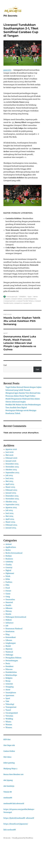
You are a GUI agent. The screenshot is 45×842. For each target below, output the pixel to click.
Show (8, 690)
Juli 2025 (9, 475)
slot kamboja (8, 786)
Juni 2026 (10, 452)
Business (9, 559)
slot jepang (8, 780)
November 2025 (12, 467)
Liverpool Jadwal (16, 299)
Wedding (9, 719)
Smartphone (11, 692)
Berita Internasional (14, 553)
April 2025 (10, 484)
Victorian (9, 716)
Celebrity (9, 562)
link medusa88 (9, 830)
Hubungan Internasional (16, 617)
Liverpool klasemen (29, 299)
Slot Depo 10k (9, 745)
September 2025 (12, 472)
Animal (9, 544)
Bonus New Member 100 (13, 774)
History (9, 611)
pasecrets (7, 70)
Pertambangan (12, 660)
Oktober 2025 (11, 470)
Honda (8, 614)
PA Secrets (10, 15)
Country (9, 567)
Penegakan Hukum (13, 658)
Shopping (10, 687)
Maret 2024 (10, 522)
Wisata (8, 722)
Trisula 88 (7, 792)
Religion (9, 678)
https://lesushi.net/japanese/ (15, 824)
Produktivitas (11, 672)
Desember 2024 (12, 496)
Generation (10, 599)
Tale (7, 701)
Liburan (9, 640)
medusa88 (7, 798)
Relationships (11, 675)
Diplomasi (10, 573)
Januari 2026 (11, 461)
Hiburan (9, 608)
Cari (5, 365)
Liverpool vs (18, 303)
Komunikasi (11, 637)
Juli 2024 (9, 510)
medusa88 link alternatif (13, 803)
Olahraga (9, 655)
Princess (9, 669)
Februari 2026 (11, 458)
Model (8, 646)
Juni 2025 (10, 478)
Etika (8, 579)
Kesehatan (10, 631)
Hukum (9, 620)
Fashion (9, 582)
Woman (9, 724)
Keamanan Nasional (14, 629)
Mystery (9, 649)
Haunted (9, 602)
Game (8, 594)
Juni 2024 (10, 513)
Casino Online (9, 751)
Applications (11, 547)
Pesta (8, 663)
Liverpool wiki (27, 303)
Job (7, 626)
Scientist (9, 684)
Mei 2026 (9, 455)
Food (8, 588)
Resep (8, 681)
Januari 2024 (11, 528)
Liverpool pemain (9, 301)
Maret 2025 (10, 487)
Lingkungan (11, 643)
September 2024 (12, 504)
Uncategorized (12, 713)
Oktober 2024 (11, 502)
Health (8, 605)
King (8, 634)
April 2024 (10, 519)
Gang (8, 597)
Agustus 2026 (11, 449)
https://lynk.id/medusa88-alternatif (18, 818)
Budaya (9, 556)
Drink (8, 576)
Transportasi (11, 707)
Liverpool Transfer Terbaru (25, 301)
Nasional (9, 652)
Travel (8, 710)
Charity (9, 565)
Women (9, 727)
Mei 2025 (9, 481)
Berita (8, 550)
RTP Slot (7, 739)
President (10, 666)
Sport (30, 296)
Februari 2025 (11, 490)
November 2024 (12, 499)
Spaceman (10, 695)
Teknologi (10, 704)
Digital (8, 570)
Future (8, 591)
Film (7, 585)
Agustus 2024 (11, 507)
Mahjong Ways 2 (10, 769)
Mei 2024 (9, 516)
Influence (10, 623)
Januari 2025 (11, 493)
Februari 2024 (11, 525)
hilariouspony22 (11, 296)
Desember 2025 (12, 464)
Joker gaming (9, 763)
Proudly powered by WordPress (22, 838)
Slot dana (7, 757)
